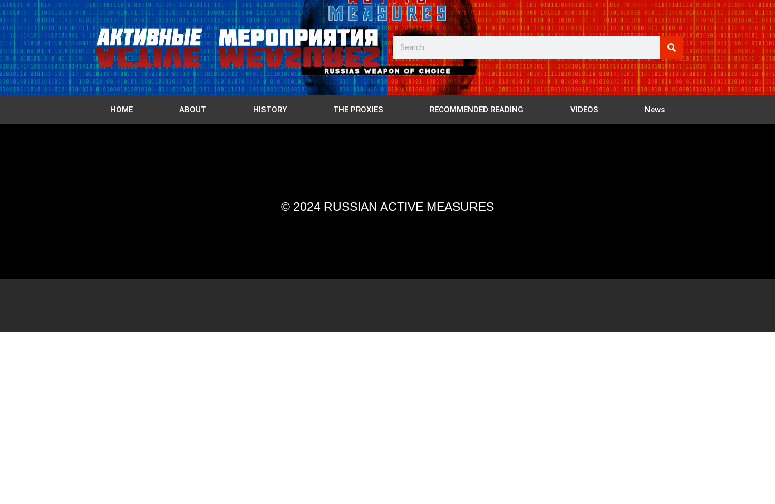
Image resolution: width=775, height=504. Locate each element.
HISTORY (270, 109)
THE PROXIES (358, 109)
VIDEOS (584, 109)
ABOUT (192, 109)
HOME (121, 109)
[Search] (671, 47)
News (655, 109)
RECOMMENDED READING (477, 109)
